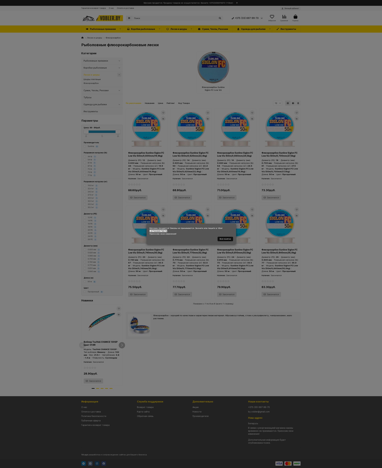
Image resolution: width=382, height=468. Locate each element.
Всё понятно (225, 239)
